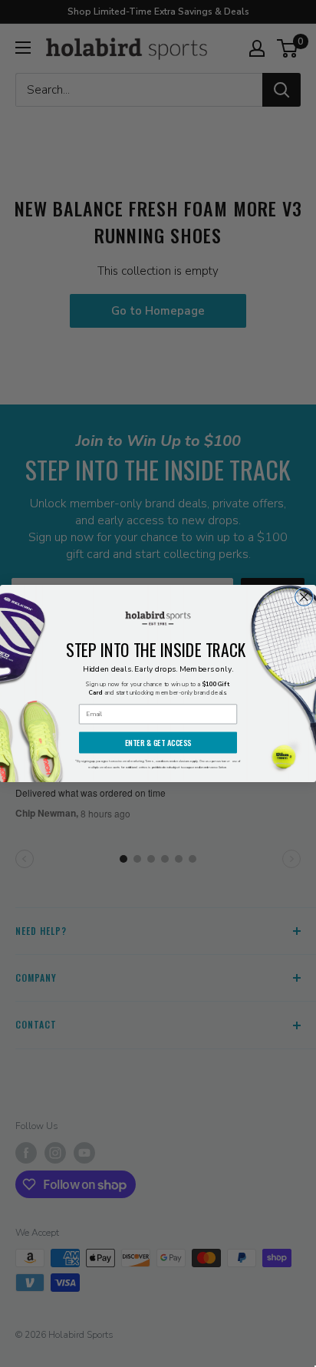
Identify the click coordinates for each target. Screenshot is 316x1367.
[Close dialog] (304, 597)
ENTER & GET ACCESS (158, 742)
